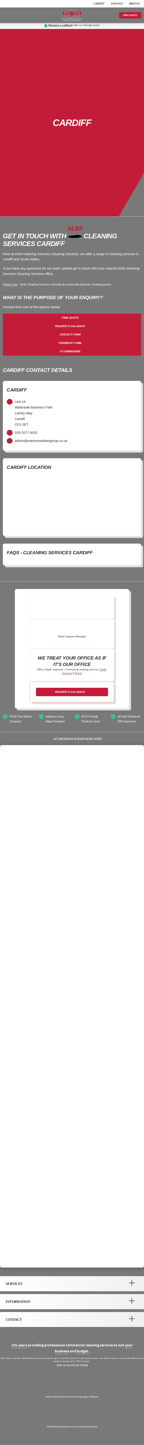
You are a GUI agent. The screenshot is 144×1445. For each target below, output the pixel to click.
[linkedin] (21, 3)
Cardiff (102, 669)
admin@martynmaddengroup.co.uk (41, 441)
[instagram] (15, 3)
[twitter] (10, 3)
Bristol (78, 673)
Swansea (67, 673)
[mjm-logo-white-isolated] (72, 1335)
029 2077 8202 (26, 432)
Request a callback (60, 25)
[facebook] (4, 3)
